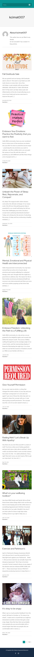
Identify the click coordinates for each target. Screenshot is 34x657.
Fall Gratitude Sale (10, 74)
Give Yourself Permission (13, 384)
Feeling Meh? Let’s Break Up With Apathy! (15, 439)
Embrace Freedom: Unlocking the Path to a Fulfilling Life (16, 329)
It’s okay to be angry (11, 608)
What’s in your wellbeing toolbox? (13, 494)
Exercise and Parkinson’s (13, 548)
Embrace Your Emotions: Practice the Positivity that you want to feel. (16, 134)
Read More (4, 102)
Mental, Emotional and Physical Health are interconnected (16, 262)
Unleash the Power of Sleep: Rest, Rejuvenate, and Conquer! (15, 194)
